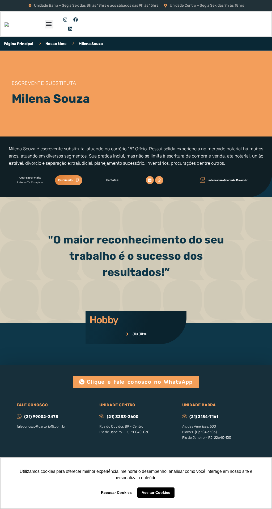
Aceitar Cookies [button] (156, 492)
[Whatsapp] (159, 180)
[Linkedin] (70, 28)
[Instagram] (65, 19)
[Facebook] (75, 19)
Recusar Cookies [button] (116, 492)
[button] (49, 24)
